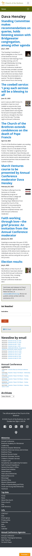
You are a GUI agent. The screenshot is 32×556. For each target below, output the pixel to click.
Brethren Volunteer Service (10, 456)
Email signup (5, 518)
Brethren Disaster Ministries (10, 448)
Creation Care (6, 461)
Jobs (2, 524)
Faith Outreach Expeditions (10, 465)
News (3, 498)
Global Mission (6, 471)
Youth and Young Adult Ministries (12, 487)
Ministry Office (6, 480)
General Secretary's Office (9, 467)
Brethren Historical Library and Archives (14, 450)
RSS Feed (8, 329)
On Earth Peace (6, 542)
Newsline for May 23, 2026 (14, 356)
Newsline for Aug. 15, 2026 (14, 342)
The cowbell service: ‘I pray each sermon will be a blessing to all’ (15, 90)
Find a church (5, 502)
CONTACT (4, 514)
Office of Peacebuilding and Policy (12, 484)
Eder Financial (5, 540)
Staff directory (6, 507)
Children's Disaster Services (10, 459)
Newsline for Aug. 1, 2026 (14, 346)
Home (3, 496)
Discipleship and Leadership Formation (14, 463)
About (3, 526)
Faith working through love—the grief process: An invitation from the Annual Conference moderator (14, 226)
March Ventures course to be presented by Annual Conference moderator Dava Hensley (15, 174)
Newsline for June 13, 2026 (14, 353)
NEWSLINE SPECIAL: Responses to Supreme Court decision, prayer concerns (14, 348)
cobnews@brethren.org (11, 294)
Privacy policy (5, 520)
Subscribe (4, 522)
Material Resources (7, 476)
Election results (11, 262)
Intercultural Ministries (9, 474)
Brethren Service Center (9, 454)
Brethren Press (6, 452)
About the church (7, 500)
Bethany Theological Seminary (11, 538)
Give (2, 504)
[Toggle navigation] (28, 3)
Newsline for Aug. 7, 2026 (14, 344)
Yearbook (4, 489)
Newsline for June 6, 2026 (14, 354)
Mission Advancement (8, 482)
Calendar (4, 529)
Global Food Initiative (8, 469)
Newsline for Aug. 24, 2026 (14, 340)
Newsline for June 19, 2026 (14, 351)
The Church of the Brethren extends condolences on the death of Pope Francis (14, 130)
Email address (4, 311)
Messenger (5, 478)
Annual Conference (7, 441)
